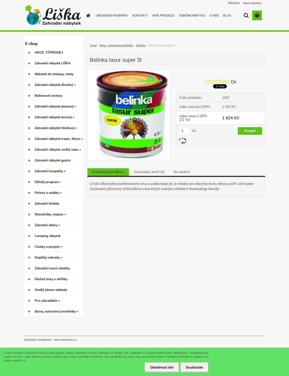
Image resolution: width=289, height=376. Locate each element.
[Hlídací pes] (182, 139)
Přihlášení (234, 3)
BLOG (227, 15)
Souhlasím (194, 367)
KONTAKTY (140, 15)
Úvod (93, 45)
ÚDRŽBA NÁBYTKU (192, 15)
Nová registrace (252, 3)
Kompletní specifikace (108, 172)
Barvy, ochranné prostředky (116, 45)
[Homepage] (88, 15)
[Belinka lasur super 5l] (129, 71)
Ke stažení (182, 172)
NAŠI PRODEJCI (163, 15)
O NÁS (214, 15)
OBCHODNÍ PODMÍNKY (112, 15)
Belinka (141, 45)
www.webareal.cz (65, 339)
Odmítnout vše (161, 367)
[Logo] (53, 15)
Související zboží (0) (149, 172)
